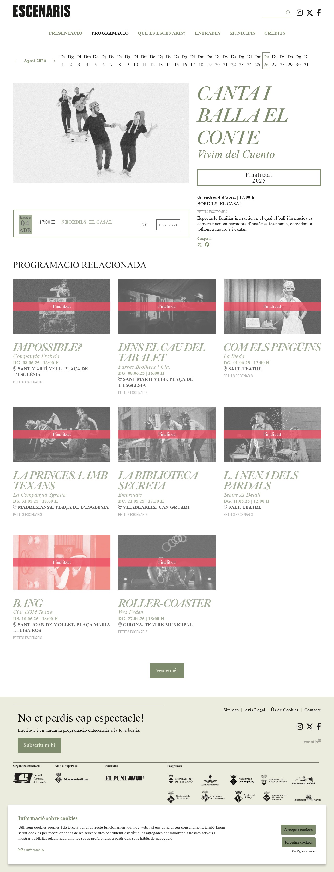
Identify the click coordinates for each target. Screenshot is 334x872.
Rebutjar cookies (299, 842)
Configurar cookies (304, 851)
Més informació (31, 850)
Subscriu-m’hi (167, 249)
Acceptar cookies (298, 829)
